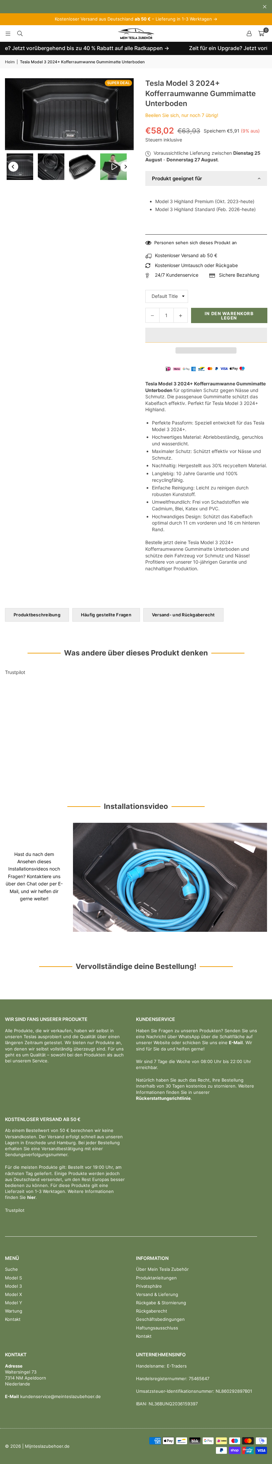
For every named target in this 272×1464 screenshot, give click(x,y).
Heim (10, 61)
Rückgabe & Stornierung (161, 1302)
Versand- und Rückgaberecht (183, 614)
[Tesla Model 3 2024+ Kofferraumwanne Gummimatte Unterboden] (20, 166)
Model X (13, 1294)
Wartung (13, 1311)
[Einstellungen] (249, 33)
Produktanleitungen (156, 1277)
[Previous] (13, 167)
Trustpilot (15, 672)
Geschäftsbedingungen (160, 1319)
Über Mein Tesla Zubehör (162, 1269)
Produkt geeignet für (177, 178)
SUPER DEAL (118, 83)
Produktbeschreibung (37, 614)
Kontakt (13, 1319)
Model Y (13, 1302)
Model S (13, 1277)
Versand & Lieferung (157, 1294)
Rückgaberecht (151, 1311)
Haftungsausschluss (157, 1327)
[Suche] (20, 33)
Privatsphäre (149, 1286)
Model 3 (13, 1286)
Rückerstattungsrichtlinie (163, 1098)
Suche (11, 1269)
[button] (206, 335)
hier (31, 1197)
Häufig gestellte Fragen (106, 614)
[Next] (125, 167)
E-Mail (236, 1042)
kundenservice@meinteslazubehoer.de (60, 1396)
